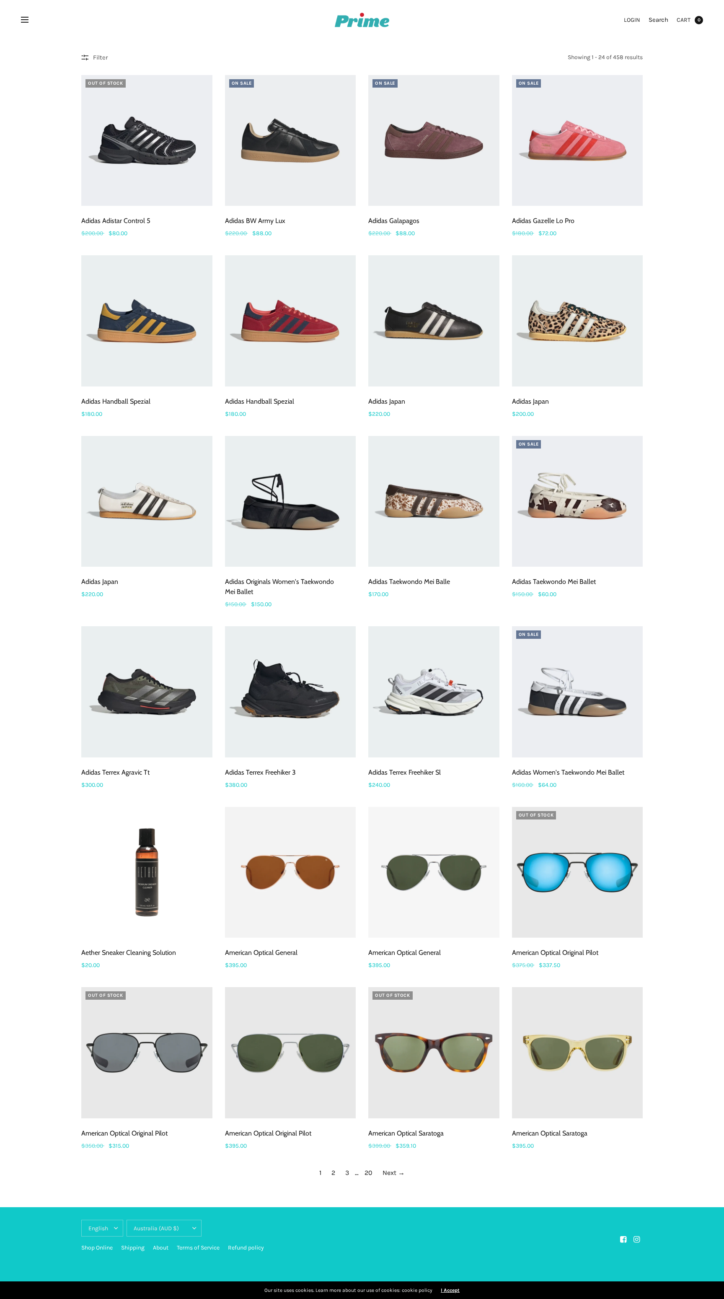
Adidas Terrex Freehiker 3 (260, 772)
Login (632, 19)
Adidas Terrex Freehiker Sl (404, 772)
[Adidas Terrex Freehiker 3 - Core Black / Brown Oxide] (290, 691)
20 (368, 1173)
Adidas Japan (386, 401)
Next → (394, 1173)
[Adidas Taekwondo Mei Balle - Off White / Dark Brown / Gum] (433, 501)
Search (658, 19)
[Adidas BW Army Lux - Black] (290, 140)
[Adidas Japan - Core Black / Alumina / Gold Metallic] (433, 320)
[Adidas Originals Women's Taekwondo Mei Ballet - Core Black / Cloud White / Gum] (290, 501)
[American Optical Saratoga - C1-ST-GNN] (433, 1052)
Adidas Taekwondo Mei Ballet (554, 582)
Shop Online (97, 1247)
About (160, 1247)
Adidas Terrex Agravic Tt (115, 772)
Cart (683, 19)
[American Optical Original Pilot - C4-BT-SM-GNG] (290, 1052)
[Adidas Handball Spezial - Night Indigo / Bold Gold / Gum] (146, 320)
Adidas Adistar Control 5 (115, 221)
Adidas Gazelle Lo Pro (543, 221)
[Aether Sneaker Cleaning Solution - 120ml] (146, 872)
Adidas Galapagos (393, 221)
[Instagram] (637, 1239)
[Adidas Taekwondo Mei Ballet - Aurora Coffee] (577, 501)
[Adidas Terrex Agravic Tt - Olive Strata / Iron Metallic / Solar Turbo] (146, 691)
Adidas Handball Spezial (115, 401)
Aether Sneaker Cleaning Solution (128, 953)
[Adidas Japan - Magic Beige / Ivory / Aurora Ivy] (577, 320)
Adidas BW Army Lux (255, 221)
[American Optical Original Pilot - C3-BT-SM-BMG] (577, 872)
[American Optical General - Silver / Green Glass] (433, 872)
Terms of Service (198, 1247)
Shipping (133, 1247)
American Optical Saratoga (406, 1133)
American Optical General (261, 953)
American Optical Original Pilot (555, 953)
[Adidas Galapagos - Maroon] (433, 140)
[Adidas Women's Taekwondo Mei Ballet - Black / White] (577, 691)
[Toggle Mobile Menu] (30, 20)
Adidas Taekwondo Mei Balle (409, 582)
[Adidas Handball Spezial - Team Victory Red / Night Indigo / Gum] (290, 320)
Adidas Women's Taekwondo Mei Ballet (568, 772)
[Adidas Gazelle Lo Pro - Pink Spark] (577, 140)
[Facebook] (623, 1239)
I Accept (450, 1290)
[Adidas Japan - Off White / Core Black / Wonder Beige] (146, 501)
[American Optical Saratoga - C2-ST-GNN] (577, 1052)
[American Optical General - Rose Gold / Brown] (290, 872)
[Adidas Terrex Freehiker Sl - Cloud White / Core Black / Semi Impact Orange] (433, 691)
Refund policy (246, 1247)
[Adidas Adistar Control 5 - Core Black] (146, 140)
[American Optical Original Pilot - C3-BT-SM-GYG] (146, 1052)
